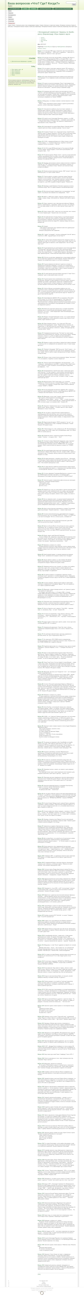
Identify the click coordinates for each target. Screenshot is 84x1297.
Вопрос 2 (40, 57)
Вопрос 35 (40, 316)
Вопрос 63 (40, 535)
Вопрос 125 (41, 1054)
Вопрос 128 (41, 1071)
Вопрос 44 (40, 389)
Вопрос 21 (40, 203)
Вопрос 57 (40, 489)
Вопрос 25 (40, 234)
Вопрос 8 (40, 109)
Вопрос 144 (41, 1215)
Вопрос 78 (40, 646)
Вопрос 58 (40, 499)
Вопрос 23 (40, 217)
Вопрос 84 (40, 707)
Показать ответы (42, 48)
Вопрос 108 (41, 920)
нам (20, 84)
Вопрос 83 (40, 694)
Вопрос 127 (41, 1063)
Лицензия (10, 13)
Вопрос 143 (41, 1203)
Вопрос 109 (41, 928)
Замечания (11, 19)
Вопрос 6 (40, 91)
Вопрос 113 (41, 961)
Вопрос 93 (40, 793)
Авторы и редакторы (45, 8)
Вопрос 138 (41, 1159)
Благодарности (12, 15)
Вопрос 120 (41, 1016)
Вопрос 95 (40, 811)
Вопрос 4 (40, 76)
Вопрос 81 (40, 671)
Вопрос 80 (40, 662)
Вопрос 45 (40, 396)
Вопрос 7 (40, 100)
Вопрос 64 (40, 545)
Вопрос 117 (41, 989)
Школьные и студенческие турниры (51, 25)
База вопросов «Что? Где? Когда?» (34, 3)
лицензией (24, 81)
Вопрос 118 (41, 999)
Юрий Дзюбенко (61, 46)
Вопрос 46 (40, 406)
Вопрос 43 (40, 381)
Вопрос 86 (40, 726)
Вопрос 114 (41, 968)
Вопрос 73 (40, 613)
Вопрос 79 (40, 652)
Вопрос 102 (41, 869)
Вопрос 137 (41, 1150)
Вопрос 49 (40, 428)
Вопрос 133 (41, 1115)
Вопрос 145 (41, 1220)
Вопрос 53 (40, 458)
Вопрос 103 (41, 878)
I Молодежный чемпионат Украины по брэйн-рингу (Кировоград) (27, 26)
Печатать (43, 39)
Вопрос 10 (40, 126)
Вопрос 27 (40, 248)
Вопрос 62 (40, 526)
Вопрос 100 (41, 855)
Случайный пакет (15, 8)
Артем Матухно (48, 46)
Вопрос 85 (40, 716)
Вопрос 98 (40, 838)
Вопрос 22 (40, 211)
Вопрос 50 (40, 435)
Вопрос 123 (41, 1040)
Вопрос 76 (40, 634)
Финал (13, 75)
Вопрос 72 (40, 608)
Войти (9, 11)
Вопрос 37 (40, 333)
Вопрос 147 (41, 1238)
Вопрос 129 (41, 1078)
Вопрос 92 (40, 785)
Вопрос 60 (40, 514)
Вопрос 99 (40, 846)
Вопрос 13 (40, 148)
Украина (41, 25)
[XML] (39, 1274)
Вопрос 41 (40, 362)
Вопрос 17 (40, 176)
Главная (9, 25)
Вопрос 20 (40, 196)
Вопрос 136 (41, 1143)
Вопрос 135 (41, 1132)
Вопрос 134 (41, 1125)
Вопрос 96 (40, 819)
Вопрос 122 (41, 1032)
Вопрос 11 (40, 132)
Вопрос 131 (41, 1097)
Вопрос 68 (40, 574)
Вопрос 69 (40, 582)
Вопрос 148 (41, 1244)
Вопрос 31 (40, 279)
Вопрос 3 (40, 68)
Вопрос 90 (40, 769)
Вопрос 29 (40, 264)
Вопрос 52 (40, 450)
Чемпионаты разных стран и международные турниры (27, 25)
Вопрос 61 (40, 520)
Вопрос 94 (40, 803)
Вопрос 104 (41, 888)
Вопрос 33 (40, 298)
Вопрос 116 (41, 981)
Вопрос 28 (40, 257)
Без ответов (44, 40)
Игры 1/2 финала (16, 73)
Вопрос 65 (40, 554)
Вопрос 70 (40, 589)
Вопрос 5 (40, 83)
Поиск (25, 8)
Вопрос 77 (40, 639)
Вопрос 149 (41, 1254)
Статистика (11, 21)
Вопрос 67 (40, 566)
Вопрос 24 (40, 226)
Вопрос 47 (40, 412)
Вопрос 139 (41, 1170)
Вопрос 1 (40, 50)
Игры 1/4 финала (16, 72)
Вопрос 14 (40, 154)
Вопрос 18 (40, 186)
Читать (42, 37)
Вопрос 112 (41, 954)
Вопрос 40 (40, 357)
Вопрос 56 (40, 480)
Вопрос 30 (40, 273)
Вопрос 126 (41, 1058)
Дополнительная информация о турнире (22, 61)
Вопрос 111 (41, 945)
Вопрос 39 (40, 349)
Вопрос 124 (41, 1046)
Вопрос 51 (40, 441)
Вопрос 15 (40, 163)
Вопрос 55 (40, 473)
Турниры (33, 8)
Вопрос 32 (40, 288)
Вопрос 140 (41, 1178)
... (39, 56)
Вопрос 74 (40, 621)
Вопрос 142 (41, 1193)
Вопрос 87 (40, 742)
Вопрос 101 (41, 862)
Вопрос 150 (41, 1265)
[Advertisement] (22, 43)
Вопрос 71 (40, 601)
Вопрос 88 (40, 751)
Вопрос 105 (41, 895)
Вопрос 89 (40, 759)
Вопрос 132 (41, 1107)
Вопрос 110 (41, 935)
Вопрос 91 (40, 777)
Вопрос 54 (40, 466)
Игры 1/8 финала (16, 70)
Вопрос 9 (40, 118)
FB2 (42, 41)
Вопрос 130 (41, 1086)
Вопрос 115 (41, 976)
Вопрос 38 (40, 342)
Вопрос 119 (41, 1005)
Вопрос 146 (41, 1231)
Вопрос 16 (40, 171)
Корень (13, 25)
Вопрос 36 (40, 323)
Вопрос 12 (40, 141)
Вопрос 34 (40, 308)
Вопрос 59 (40, 508)
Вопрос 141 (41, 1184)
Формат (10, 17)
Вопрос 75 (40, 627)
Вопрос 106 (41, 905)
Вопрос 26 (40, 239)
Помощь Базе (11, 23)
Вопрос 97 (40, 826)
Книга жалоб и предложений (63, 8)
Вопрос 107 (41, 915)
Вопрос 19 (40, 191)
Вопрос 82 (40, 684)
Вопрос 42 (40, 370)
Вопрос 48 (40, 422)
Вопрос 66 (40, 559)
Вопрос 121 (41, 1023)
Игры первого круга (16, 69)
